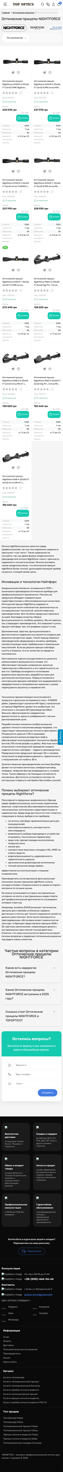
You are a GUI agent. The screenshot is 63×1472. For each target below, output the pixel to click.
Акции (6, 1357)
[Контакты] (48, 4)
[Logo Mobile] (23, 4)
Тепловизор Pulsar (13, 1418)
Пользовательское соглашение (20, 1349)
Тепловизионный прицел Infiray (20, 1430)
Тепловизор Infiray (13, 1422)
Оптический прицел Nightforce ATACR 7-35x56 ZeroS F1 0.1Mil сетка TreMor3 (15, 282)
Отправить (47, 1092)
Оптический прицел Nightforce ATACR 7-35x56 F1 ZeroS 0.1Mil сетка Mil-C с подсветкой (47, 183)
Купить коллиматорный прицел (20, 1394)
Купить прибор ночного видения (21, 1390)
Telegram (13, 1307)
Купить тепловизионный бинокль (21, 1385)
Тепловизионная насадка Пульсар (22, 1443)
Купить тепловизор (13, 1377)
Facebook (44, 1307)
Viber (10, 1313)
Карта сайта (10, 1362)
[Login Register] (53, 4)
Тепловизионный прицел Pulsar (20, 1426)
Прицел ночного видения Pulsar (20, 1434)
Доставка (8, 1345)
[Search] (42, 4)
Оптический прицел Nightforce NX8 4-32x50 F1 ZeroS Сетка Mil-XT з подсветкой (15, 479)
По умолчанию (15, 37)
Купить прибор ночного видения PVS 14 (25, 1402)
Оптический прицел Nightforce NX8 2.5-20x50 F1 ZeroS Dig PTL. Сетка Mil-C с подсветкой (46, 282)
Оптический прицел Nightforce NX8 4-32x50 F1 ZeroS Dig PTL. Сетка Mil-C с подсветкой (47, 380)
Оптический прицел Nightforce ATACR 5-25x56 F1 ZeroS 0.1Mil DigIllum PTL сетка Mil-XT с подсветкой (15, 84)
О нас (6, 1337)
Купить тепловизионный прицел (21, 1381)
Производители (12, 1353)
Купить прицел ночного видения (21, 1398)
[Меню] (5, 4)
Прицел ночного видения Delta (20, 1438)
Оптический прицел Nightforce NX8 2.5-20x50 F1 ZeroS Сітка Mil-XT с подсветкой (15, 380)
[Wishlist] (18, 72)
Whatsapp (13, 1319)
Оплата (7, 1341)
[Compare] (13, 72)
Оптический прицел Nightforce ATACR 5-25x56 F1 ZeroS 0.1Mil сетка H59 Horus (47, 84)
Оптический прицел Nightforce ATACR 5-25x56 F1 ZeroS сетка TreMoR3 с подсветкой (15, 183)
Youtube (43, 1313)
